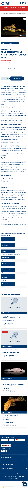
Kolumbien (4, 241)
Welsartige (6, 13)
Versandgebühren (7, 62)
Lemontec (17, 478)
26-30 (3, 272)
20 (2, 248)
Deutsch (6, 487)
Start (2, 13)
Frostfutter (4, 254)
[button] (24, 19)
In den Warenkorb (17, 78)
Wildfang (4, 280)
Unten (3, 266)
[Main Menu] (25, 3)
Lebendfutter (10, 254)
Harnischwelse (12, 13)
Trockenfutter (17, 254)
